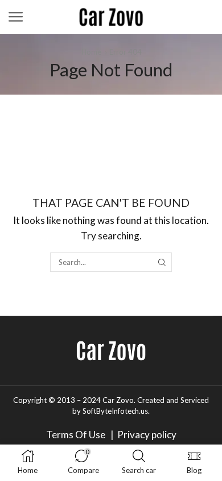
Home (91, 51)
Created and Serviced (173, 400)
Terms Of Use (77, 435)
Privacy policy (146, 435)
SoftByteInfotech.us (115, 410)
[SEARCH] (161, 262)
